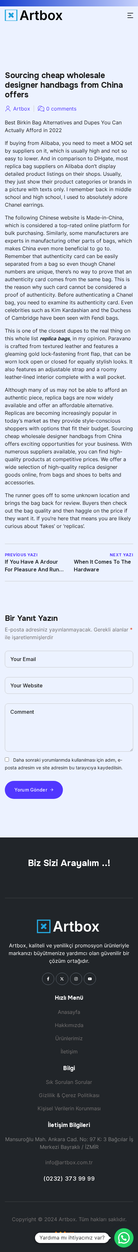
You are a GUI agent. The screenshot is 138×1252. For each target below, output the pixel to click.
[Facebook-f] (48, 979)
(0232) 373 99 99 (69, 1178)
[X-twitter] (62, 979)
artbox (21, 108)
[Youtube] (90, 979)
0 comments (61, 108)
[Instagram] (76, 979)
